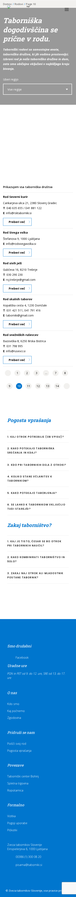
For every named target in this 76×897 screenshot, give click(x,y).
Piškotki (12, 830)
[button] (66, 9)
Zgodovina (14, 718)
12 (38, 386)
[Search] (48, 9)
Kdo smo (13, 704)
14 (57, 386)
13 (47, 386)
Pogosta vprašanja (19, 751)
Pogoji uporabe (17, 823)
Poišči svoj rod (16, 743)
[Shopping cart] (54, 9)
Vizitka (11, 816)
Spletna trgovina (17, 783)
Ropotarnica (15, 790)
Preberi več (17, 222)
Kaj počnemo (16, 711)
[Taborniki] (26, 9)
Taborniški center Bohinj (23, 776)
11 (28, 386)
